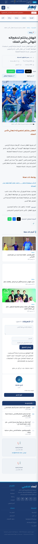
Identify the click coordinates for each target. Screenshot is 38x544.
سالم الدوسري (12, 207)
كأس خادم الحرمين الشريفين (17, 210)
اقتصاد (2, 18)
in (18, 499)
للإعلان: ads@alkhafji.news (19, 453)
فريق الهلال (32, 210)
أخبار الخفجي (11, 503)
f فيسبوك (20, 71)
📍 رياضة (31, 32)
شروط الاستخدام (32, 522)
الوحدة (28, 207)
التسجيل (12, 516)
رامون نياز (21, 207)
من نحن (34, 516)
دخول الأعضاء (11, 519)
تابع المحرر (19, 395)
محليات (24, 18)
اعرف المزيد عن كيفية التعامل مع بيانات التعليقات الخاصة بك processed (19, 358)
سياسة (16, 18)
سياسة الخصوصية (31, 519)
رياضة (9, 18)
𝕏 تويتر (28, 71)
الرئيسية (31, 18)
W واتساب (11, 71)
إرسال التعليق (26, 347)
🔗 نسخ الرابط (30, 76)
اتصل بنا (34, 526)
